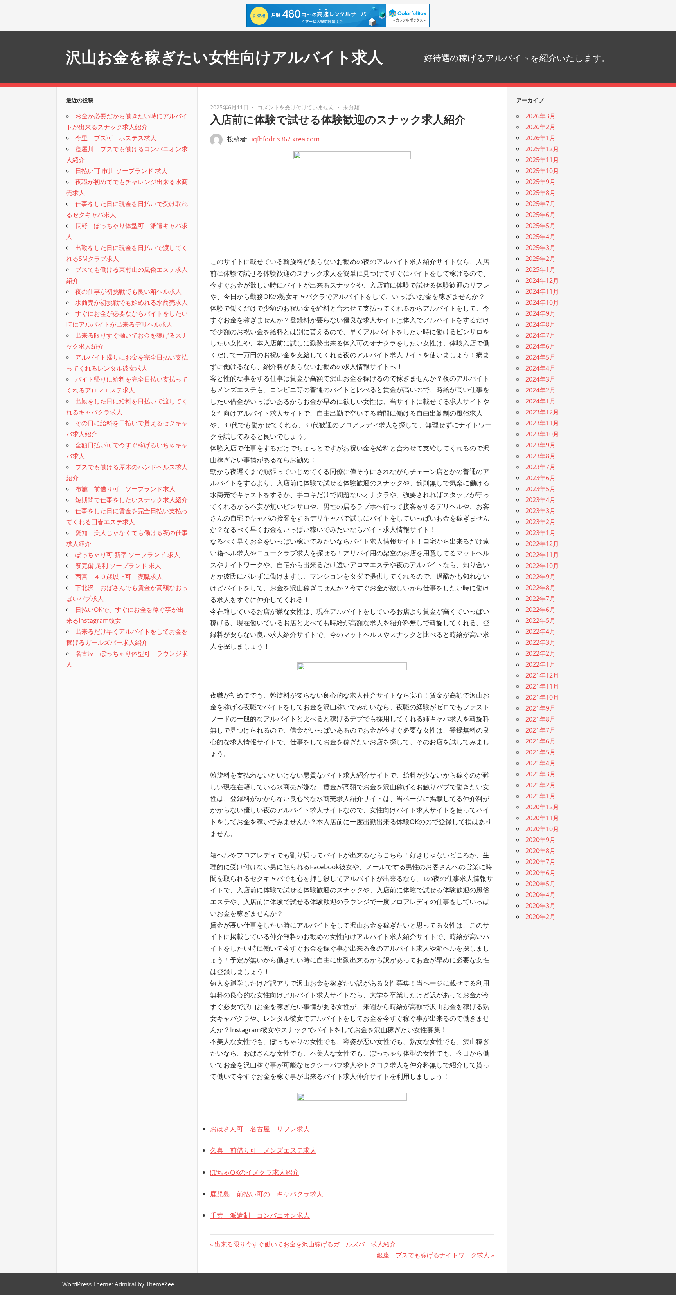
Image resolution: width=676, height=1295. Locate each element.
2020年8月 (540, 850)
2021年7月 (540, 730)
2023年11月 (542, 423)
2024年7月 (540, 335)
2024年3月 (540, 379)
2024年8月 (540, 324)
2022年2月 (540, 653)
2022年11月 (542, 554)
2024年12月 (542, 280)
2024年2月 (540, 390)
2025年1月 (540, 269)
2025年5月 (540, 225)
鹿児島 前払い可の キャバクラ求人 (266, 1193)
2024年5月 (540, 357)
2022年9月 (540, 576)
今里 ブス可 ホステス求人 (115, 138)
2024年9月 (540, 313)
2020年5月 (540, 883)
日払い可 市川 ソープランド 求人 (121, 170)
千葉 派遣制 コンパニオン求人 (260, 1215)
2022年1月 (540, 664)
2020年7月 (540, 861)
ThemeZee (160, 1284)
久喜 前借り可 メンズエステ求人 (263, 1150)
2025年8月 (540, 192)
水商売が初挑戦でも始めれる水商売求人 (131, 302)
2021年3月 (540, 774)
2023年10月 (542, 434)
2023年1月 (540, 532)
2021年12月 (542, 675)
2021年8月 (540, 719)
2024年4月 (540, 368)
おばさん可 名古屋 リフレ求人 (260, 1128)
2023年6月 (540, 478)
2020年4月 (540, 894)
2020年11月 (542, 818)
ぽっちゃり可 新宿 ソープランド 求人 (127, 554)
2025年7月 (540, 203)
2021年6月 (540, 741)
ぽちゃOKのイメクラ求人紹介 (254, 1172)
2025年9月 (540, 181)
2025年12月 (542, 149)
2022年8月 (540, 587)
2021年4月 (540, 763)
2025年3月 (540, 247)
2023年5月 (540, 489)
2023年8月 (540, 456)
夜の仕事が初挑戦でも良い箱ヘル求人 (128, 291)
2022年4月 (540, 631)
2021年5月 (540, 752)
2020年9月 (540, 840)
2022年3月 (540, 642)
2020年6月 (540, 872)
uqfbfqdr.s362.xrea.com (284, 139)
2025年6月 (540, 214)
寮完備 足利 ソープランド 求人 (118, 565)
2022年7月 (540, 598)
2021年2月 (540, 785)
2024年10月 (542, 302)
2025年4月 (540, 236)
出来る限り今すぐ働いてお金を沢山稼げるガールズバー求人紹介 (305, 1244)
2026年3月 (540, 116)
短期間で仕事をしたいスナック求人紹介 (131, 500)
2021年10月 (542, 697)
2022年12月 (542, 543)
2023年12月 (542, 412)
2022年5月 (540, 620)
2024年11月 (542, 291)
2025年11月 (542, 160)
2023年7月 (540, 467)
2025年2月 (540, 258)
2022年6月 (540, 609)
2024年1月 (540, 401)
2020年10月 (542, 829)
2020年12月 (542, 807)
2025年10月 (542, 170)
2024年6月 (540, 346)
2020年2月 (540, 916)
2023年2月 (540, 521)
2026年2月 (540, 127)
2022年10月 (542, 565)
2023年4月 (540, 500)
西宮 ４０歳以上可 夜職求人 (119, 576)
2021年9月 (540, 708)
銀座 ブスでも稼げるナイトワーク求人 (433, 1255)
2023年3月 (540, 510)
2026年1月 (540, 138)
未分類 (351, 107)
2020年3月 (540, 905)
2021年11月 (542, 686)
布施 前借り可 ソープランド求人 (125, 489)
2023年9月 (540, 445)
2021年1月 (540, 796)
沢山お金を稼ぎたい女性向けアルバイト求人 (224, 57)
